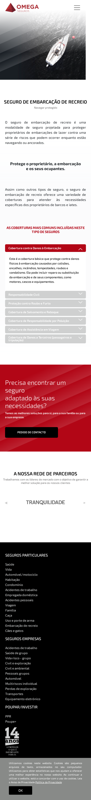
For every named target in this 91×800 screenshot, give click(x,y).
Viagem (10, 605)
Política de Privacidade (48, 782)
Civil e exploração (18, 663)
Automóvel (13, 678)
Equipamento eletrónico (22, 699)
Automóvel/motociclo (21, 574)
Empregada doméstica (21, 595)
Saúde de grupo (16, 653)
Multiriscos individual (21, 683)
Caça (8, 615)
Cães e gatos (14, 630)
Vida (8, 569)
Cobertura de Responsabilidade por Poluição (38, 321)
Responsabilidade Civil (23, 294)
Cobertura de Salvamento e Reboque (33, 312)
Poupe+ (10, 721)
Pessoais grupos (17, 673)
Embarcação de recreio (21, 625)
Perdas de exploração (21, 689)
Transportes (14, 694)
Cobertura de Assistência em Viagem (33, 329)
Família (10, 610)
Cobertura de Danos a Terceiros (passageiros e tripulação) (40, 338)
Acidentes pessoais (19, 600)
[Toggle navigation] (77, 8)
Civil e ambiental (17, 668)
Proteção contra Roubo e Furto (29, 303)
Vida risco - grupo (18, 658)
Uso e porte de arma (19, 620)
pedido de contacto (31, 432)
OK (20, 790)
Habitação (12, 579)
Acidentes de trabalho (21, 590)
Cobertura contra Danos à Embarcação (34, 248)
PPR (8, 716)
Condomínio (14, 585)
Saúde (9, 564)
